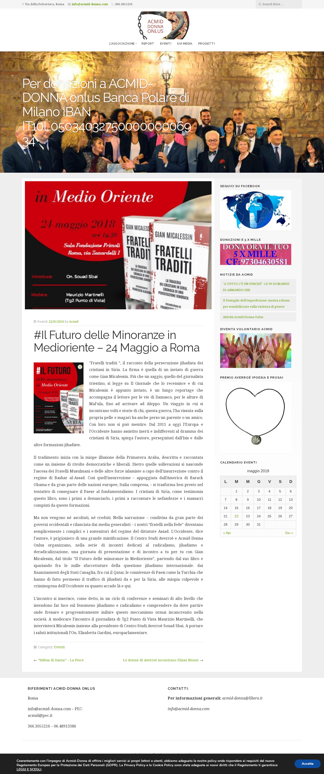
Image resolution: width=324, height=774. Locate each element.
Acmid (73, 321)
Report (148, 43)
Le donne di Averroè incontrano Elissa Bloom (161, 660)
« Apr (227, 533)
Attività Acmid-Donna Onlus (243, 317)
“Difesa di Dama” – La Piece (61, 660)
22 (236, 516)
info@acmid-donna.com (90, 4)
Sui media (185, 43)
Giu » (289, 533)
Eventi (165, 43)
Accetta (308, 763)
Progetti (206, 43)
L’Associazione (122, 43)
